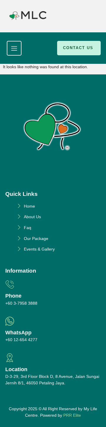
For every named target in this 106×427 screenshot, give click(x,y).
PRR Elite (72, 415)
